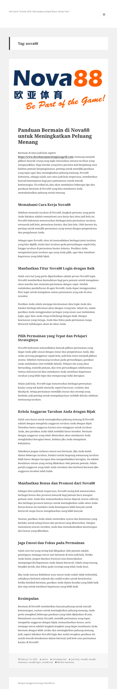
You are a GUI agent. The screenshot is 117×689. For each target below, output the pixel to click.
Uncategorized (59, 659)
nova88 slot (47, 662)
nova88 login (35, 662)
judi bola (75, 659)
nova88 (84, 659)
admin (45, 659)
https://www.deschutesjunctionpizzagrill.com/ (46, 156)
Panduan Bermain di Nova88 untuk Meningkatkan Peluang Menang (55, 136)
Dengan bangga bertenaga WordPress (36, 683)
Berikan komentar (65, 662)
